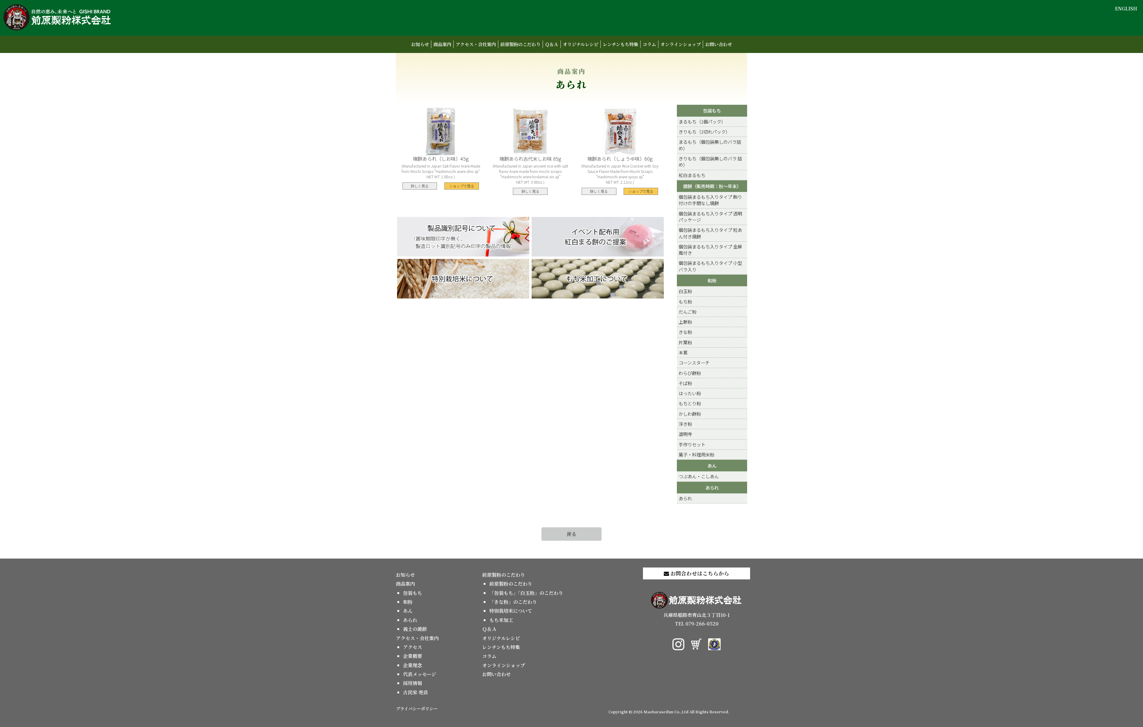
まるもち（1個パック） (702, 121)
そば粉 (685, 383)
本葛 (683, 352)
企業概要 (412, 656)
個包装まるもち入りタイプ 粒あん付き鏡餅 (710, 232)
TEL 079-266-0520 (697, 623)
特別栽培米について (510, 610)
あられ (712, 487)
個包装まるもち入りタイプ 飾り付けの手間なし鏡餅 (710, 199)
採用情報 (412, 683)
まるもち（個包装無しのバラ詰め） (710, 144)
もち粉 (685, 301)
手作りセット (692, 444)
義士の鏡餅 (415, 629)
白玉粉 (685, 291)
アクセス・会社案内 (476, 44)
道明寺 (685, 434)
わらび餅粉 (690, 373)
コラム (649, 44)
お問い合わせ (718, 44)
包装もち (712, 110)
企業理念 (412, 665)
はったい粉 (690, 393)
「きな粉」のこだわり (513, 601)
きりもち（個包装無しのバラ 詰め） (710, 161)
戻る (571, 533)
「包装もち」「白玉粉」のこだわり (526, 593)
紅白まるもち (692, 175)
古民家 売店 (415, 692)
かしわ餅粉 (690, 413)
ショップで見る (461, 185)
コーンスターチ (694, 362)
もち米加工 (501, 620)
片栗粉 (685, 342)
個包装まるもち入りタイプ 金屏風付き (710, 249)
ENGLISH (1126, 8)
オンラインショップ (680, 44)
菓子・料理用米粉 (696, 454)
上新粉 (685, 321)
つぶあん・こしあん (699, 476)
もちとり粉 (690, 403)
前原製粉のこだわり (520, 44)
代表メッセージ (419, 674)
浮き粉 (685, 423)
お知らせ (420, 44)
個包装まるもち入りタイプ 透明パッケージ (710, 216)
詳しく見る (420, 185)
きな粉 (685, 332)
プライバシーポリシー (417, 708)
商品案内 (442, 44)
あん (712, 465)
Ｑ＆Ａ (551, 44)
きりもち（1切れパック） (704, 131)
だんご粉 (688, 311)
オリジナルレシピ (580, 44)
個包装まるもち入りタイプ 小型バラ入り (710, 265)
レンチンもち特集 (620, 44)
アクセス (412, 647)
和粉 (712, 280)
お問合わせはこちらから (699, 573)
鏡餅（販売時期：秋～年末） (712, 186)
